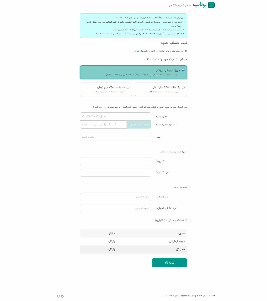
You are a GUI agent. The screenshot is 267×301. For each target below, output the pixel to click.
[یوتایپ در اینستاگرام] (58, 296)
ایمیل (158, 137)
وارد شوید (138, 51)
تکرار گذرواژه (162, 172)
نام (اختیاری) (162, 197)
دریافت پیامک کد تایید (139, 124)
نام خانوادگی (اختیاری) (166, 208)
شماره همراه (162, 116)
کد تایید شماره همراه (166, 124)
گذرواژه (160, 161)
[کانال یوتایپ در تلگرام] (62, 296)
